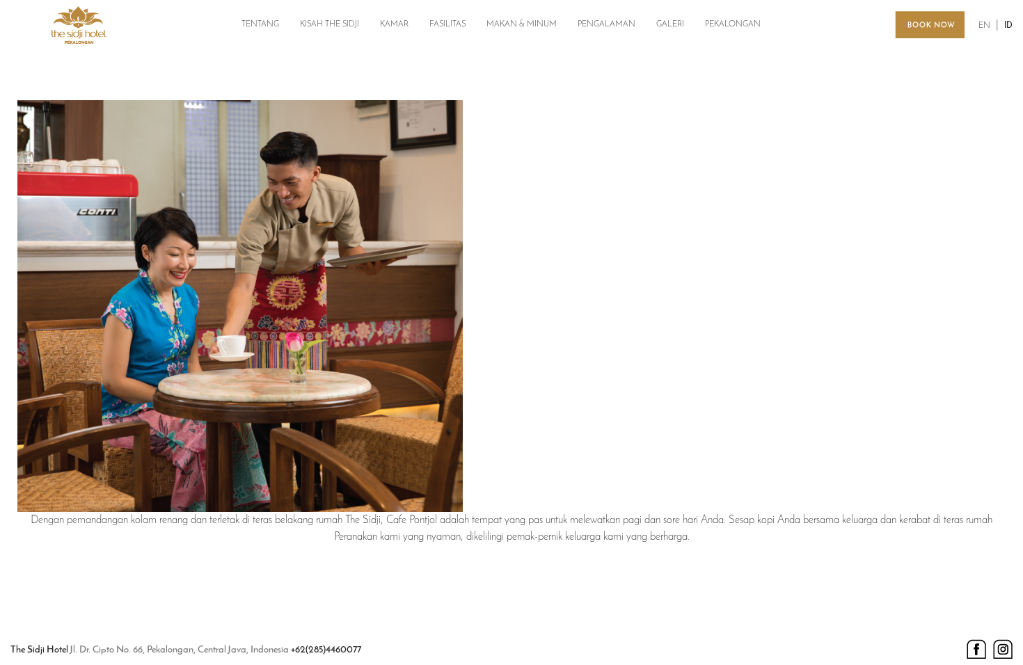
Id (1008, 26)
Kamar (394, 24)
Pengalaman (606, 24)
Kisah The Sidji (329, 24)
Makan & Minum (521, 24)
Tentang (260, 24)
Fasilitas (447, 24)
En (984, 26)
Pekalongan (733, 24)
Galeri (670, 24)
